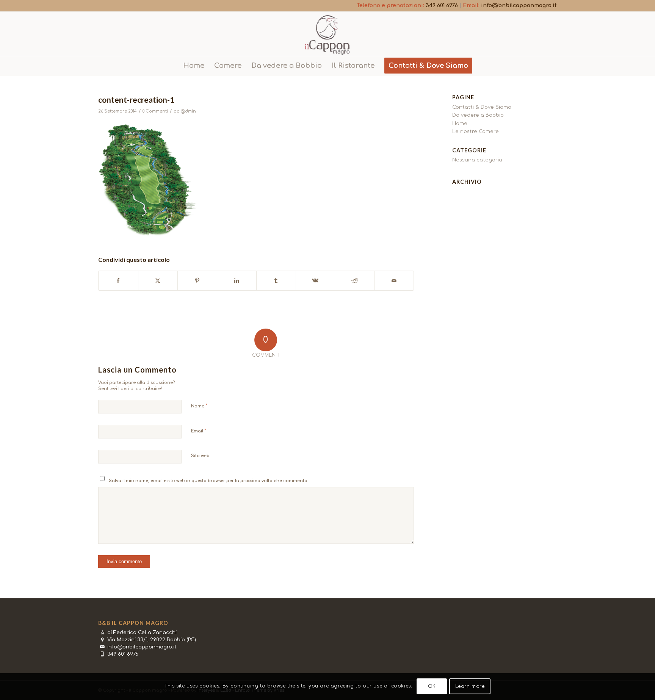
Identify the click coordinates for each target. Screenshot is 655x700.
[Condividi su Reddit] (354, 280)
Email (198, 431)
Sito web (200, 455)
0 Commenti (155, 111)
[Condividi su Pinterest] (197, 280)
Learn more (470, 686)
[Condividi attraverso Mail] (394, 280)
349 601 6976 (442, 5)
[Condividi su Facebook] (118, 280)
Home (459, 123)
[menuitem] (193, 65)
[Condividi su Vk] (315, 280)
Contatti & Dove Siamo (481, 107)
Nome (199, 406)
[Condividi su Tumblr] (276, 280)
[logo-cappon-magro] (327, 34)
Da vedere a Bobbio (478, 115)
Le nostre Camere (475, 131)
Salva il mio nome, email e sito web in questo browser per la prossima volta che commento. (209, 480)
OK (432, 686)
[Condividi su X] (157, 280)
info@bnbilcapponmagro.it (519, 5)
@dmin (188, 111)
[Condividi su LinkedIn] (236, 280)
